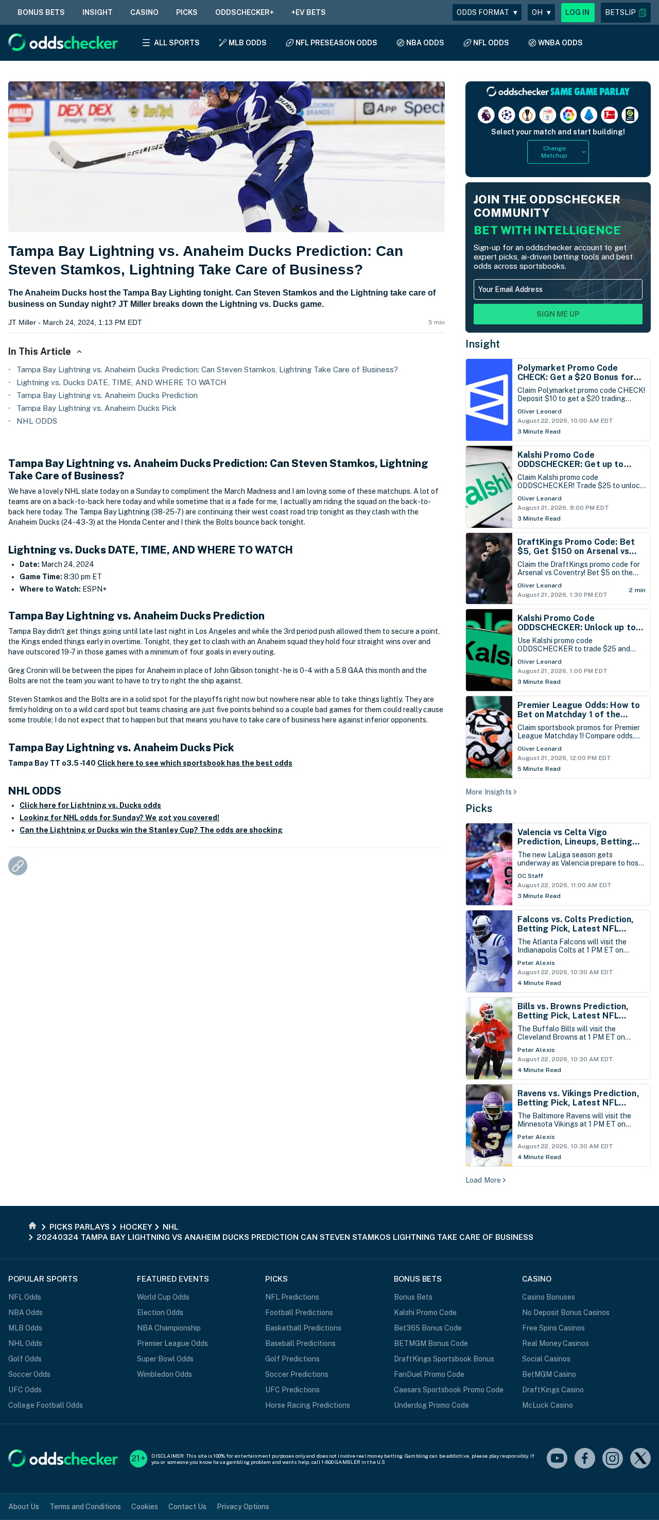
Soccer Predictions (296, 1374)
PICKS (187, 12)
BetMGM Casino (549, 1374)
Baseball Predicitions (300, 1343)
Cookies (144, 1506)
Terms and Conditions (85, 1506)
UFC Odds (25, 1390)
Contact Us (187, 1506)
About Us (23, 1506)
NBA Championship (169, 1328)
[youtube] (557, 1459)
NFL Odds (24, 1297)
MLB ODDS (248, 43)
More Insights (488, 792)
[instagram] (612, 1459)
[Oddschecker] (63, 1459)
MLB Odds (25, 1328)
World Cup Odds (163, 1297)
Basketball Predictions (303, 1328)
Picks (479, 808)
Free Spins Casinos (553, 1328)
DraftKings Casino (553, 1390)
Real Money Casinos (555, 1343)
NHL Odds (25, 1343)
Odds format (487, 12)
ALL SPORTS (177, 43)
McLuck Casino (547, 1405)
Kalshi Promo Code (425, 1312)
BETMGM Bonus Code (431, 1343)
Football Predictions (299, 1312)
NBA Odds (25, 1312)
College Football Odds (45, 1405)
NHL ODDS (36, 421)
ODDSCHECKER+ (244, 12)
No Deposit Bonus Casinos (566, 1312)
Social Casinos (546, 1359)
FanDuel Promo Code (429, 1374)
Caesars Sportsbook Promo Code (449, 1390)
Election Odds (160, 1312)
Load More (483, 1180)
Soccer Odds (29, 1374)
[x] (640, 1459)
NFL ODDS (491, 43)
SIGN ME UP (558, 314)
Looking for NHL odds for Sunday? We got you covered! (119, 818)
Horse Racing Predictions (307, 1405)
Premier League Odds (172, 1343)
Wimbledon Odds (164, 1374)
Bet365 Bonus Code (428, 1328)
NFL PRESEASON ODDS (336, 43)
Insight (482, 344)
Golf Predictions (292, 1359)
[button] (626, 13)
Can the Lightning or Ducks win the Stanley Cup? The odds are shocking (151, 830)
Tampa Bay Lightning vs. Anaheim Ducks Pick (96, 408)
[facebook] (585, 1459)
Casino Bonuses (548, 1297)
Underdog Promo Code (431, 1405)
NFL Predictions (292, 1297)
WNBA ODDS (560, 43)
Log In (577, 12)
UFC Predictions (292, 1390)
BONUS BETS (41, 12)
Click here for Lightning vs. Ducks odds (90, 805)
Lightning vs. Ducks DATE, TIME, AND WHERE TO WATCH (121, 382)
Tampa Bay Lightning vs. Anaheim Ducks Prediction (107, 395)
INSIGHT (97, 12)
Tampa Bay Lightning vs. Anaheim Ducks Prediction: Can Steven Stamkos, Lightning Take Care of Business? (207, 369)
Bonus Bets (413, 1297)
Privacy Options (243, 1506)
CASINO (144, 12)
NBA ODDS (425, 43)
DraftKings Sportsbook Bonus (444, 1359)
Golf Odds (25, 1359)
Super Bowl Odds (165, 1359)
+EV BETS (308, 12)
